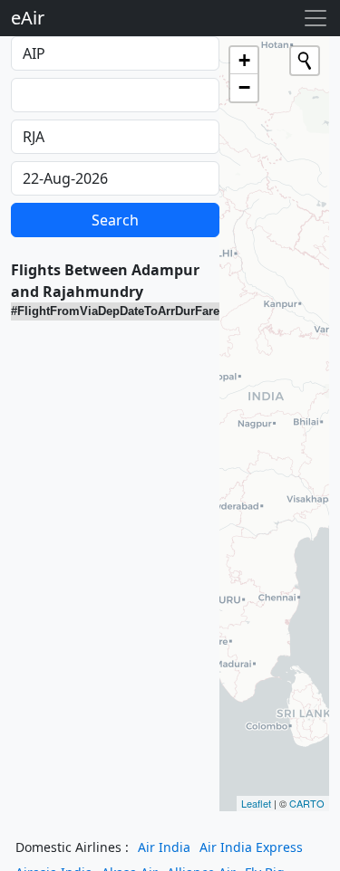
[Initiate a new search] (304, 60)
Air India (164, 847)
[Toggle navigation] (315, 18)
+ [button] (244, 60)
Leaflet (256, 803)
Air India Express (251, 847)
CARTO (307, 803)
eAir (27, 17)
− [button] (244, 87)
